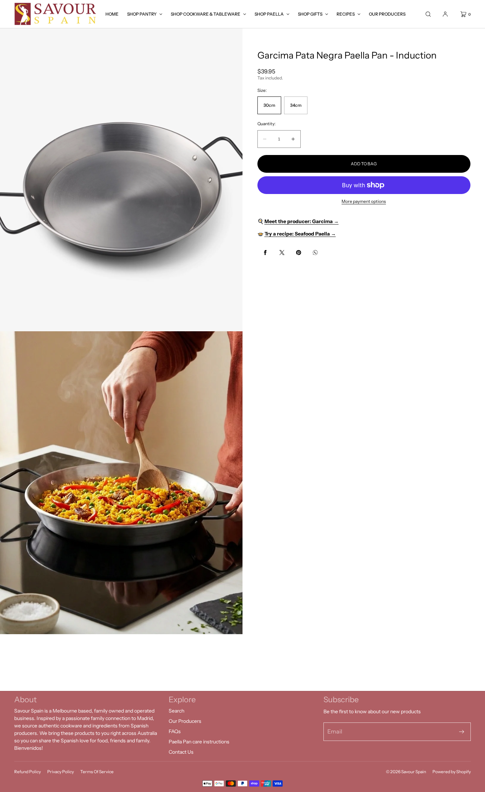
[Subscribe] (461, 732)
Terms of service (97, 771)
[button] (428, 14)
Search (176, 711)
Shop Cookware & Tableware (205, 14)
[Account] (445, 14)
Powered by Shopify (451, 771)
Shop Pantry (142, 14)
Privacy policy (60, 771)
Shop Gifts (310, 14)
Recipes (346, 14)
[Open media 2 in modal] (121, 482)
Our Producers (387, 14)
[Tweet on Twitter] (282, 252)
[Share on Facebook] (265, 252)
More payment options (364, 201)
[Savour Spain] (56, 14)
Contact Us (181, 752)
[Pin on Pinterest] (298, 252)
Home (112, 14)
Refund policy (27, 771)
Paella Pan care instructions (199, 741)
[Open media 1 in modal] (121, 179)
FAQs (175, 731)
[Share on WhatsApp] (315, 252)
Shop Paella (269, 14)
